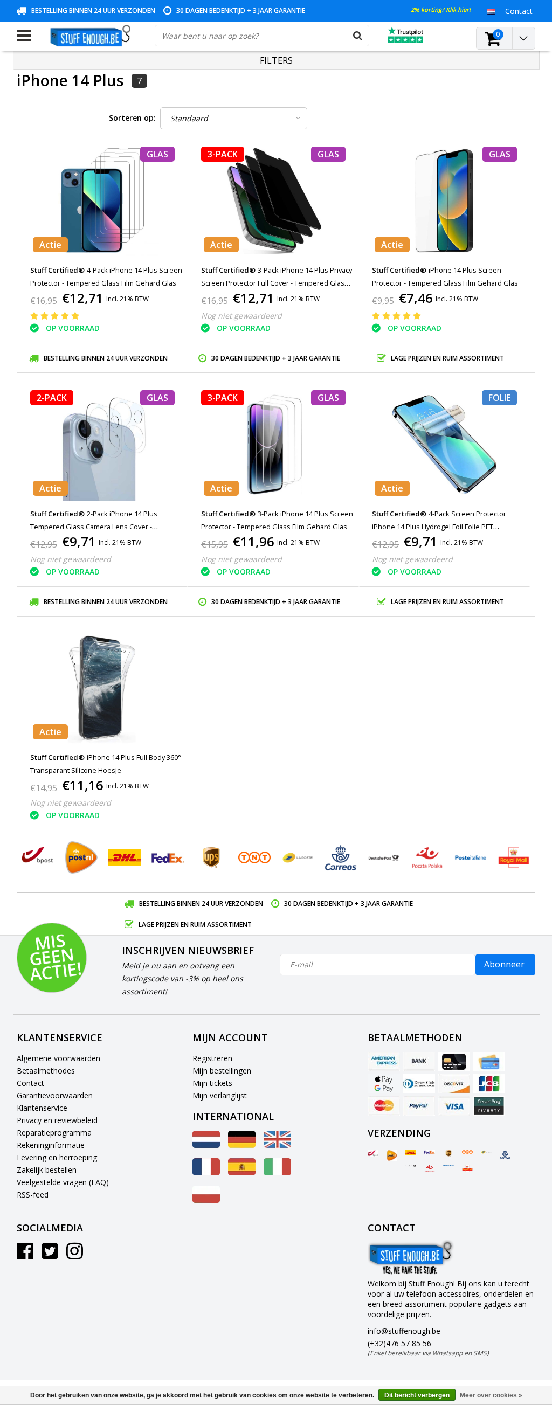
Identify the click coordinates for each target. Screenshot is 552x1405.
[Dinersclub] (419, 1083)
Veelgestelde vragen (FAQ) (63, 1182)
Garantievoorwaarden (55, 1095)
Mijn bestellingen (221, 1070)
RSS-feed (33, 1194)
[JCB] (489, 1083)
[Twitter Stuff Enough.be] (50, 1255)
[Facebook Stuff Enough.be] (25, 1255)
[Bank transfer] (419, 1061)
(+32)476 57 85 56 (428, 1348)
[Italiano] (277, 1172)
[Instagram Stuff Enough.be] (74, 1255)
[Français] (206, 1172)
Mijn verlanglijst (219, 1095)
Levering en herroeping (57, 1157)
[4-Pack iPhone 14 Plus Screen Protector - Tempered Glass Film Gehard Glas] (102, 201)
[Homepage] (93, 35)
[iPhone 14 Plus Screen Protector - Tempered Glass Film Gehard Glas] (444, 201)
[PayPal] (419, 1106)
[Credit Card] (454, 1061)
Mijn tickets (212, 1083)
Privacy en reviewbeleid (57, 1120)
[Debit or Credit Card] (489, 1061)
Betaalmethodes (46, 1070)
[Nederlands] (491, 10)
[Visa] (454, 1106)
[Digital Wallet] (384, 1083)
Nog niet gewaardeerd (241, 315)
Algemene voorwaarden (58, 1058)
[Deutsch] (242, 1145)
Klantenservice (42, 1108)
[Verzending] (373, 1153)
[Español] (242, 1172)
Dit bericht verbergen (417, 1395)
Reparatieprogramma (54, 1132)
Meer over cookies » (491, 1395)
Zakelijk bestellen (47, 1170)
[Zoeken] (358, 35)
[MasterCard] (384, 1106)
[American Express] (384, 1061)
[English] (277, 1145)
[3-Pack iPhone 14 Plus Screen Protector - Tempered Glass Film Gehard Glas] (273, 444)
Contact (30, 1083)
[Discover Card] (454, 1083)
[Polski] (206, 1200)
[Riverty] (489, 1106)
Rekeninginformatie (51, 1145)
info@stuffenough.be (404, 1331)
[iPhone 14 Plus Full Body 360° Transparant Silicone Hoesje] (102, 688)
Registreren (212, 1058)
